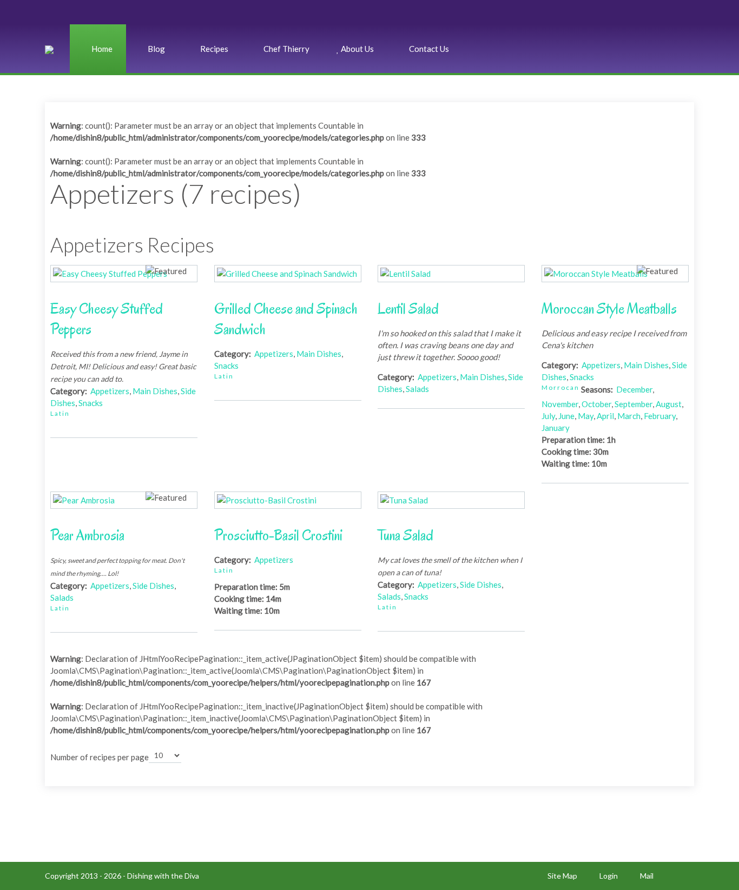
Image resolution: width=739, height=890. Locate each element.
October (596, 404)
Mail (647, 875)
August (669, 404)
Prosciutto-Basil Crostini (278, 535)
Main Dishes (155, 391)
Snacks (90, 403)
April (605, 416)
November (560, 404)
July (548, 416)
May (585, 416)
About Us (356, 49)
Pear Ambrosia (87, 535)
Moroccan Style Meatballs (609, 308)
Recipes (213, 49)
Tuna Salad (405, 535)
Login (608, 875)
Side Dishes (153, 585)
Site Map (562, 875)
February (660, 416)
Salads (417, 389)
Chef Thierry (285, 49)
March (629, 416)
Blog (155, 49)
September (633, 404)
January (556, 428)
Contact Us (428, 49)
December (634, 389)
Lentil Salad (408, 308)
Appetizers (109, 391)
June (566, 416)
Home (101, 49)
